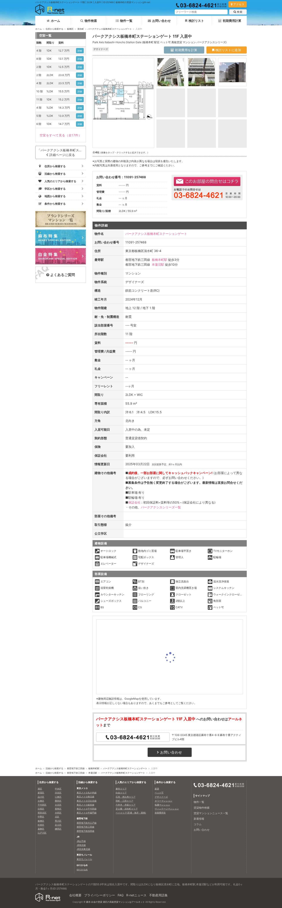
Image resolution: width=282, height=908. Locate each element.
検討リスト (196, 20)
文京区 (58, 804)
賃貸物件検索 (202, 807)
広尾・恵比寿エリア (125, 796)
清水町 (80, 29)
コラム (198, 824)
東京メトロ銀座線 (85, 804)
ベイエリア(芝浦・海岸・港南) (131, 812)
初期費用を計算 (185, 50)
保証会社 (134, 502)
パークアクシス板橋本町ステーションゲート (110, 29)
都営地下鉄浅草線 (85, 831)
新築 (157, 788)
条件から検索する (166, 782)
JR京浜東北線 (83, 849)
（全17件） (61, 135)
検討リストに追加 (227, 50)
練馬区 (58, 828)
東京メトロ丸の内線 (86, 792)
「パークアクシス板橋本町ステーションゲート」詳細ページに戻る (61, 152)
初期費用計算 (232, 20)
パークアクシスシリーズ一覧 (161, 507)
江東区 (58, 796)
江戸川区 (42, 832)
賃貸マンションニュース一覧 (211, 813)
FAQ (121, 895)
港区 (40, 788)
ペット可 (159, 792)
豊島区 (58, 808)
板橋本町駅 (159, 259)
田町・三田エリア (124, 800)
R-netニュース (136, 895)
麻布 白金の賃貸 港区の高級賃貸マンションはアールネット (115, 902)
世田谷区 (42, 812)
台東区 (41, 800)
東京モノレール (84, 859)
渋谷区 (58, 792)
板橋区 (70, 29)
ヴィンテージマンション (167, 808)
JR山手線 (81, 841)
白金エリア (121, 792)
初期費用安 (160, 812)
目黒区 (41, 808)
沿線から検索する (54, 768)
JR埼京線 (81, 845)
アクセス (238, 4)
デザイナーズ (161, 796)
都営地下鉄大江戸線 (86, 822)
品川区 (41, 796)
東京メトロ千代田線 (86, 808)
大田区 (58, 812)
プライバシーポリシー (99, 895)
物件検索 (91, 20)
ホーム (55, 20)
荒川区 (58, 820)
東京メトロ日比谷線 (86, 800)
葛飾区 (41, 828)
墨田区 (58, 800)
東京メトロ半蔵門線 (86, 812)
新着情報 (199, 818)
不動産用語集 (158, 895)
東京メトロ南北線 (85, 796)
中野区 (41, 816)
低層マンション (162, 804)
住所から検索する (54, 29)
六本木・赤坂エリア (125, 804)
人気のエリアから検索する (131, 782)
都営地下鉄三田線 (76, 768)
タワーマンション (163, 800)
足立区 (58, 824)
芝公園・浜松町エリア (127, 808)
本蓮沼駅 (158, 264)
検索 (239, 11)
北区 (57, 816)
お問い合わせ (161, 20)
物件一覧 (126, 20)
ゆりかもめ (82, 869)
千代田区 (42, 804)
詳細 (80, 50)
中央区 (58, 788)
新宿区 (41, 792)
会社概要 (75, 895)
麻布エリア (121, 788)
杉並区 (41, 824)
